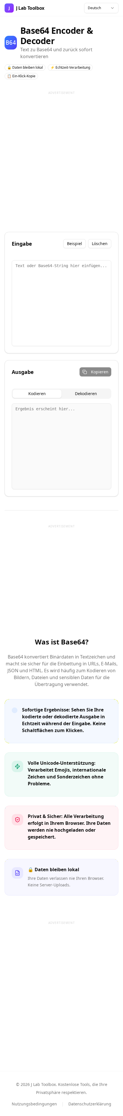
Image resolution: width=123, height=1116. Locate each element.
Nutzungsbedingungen (34, 1104)
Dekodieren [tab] (86, 393)
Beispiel (74, 243)
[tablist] (61, 394)
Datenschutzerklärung (89, 1104)
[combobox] (101, 8)
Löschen (100, 243)
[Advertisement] (61, 158)
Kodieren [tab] (37, 393)
